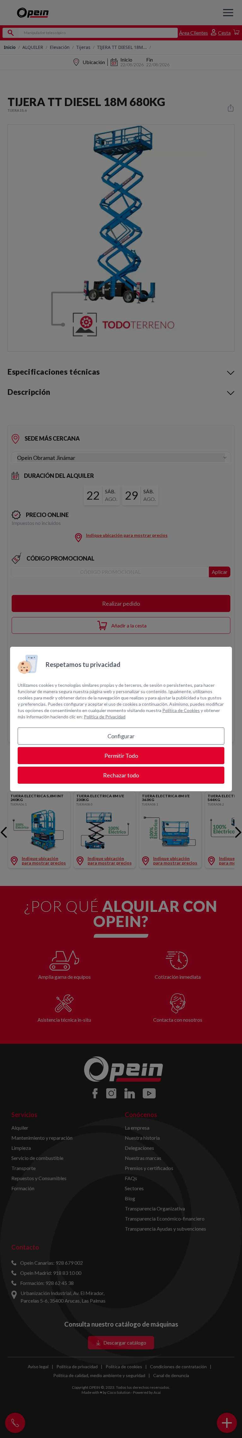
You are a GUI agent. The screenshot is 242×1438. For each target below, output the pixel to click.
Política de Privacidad (104, 716)
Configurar (121, 736)
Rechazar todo (121, 775)
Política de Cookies (181, 710)
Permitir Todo (121, 755)
